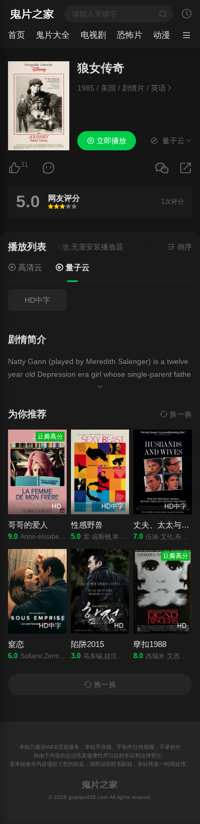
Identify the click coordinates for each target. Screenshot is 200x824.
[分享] (185, 168)
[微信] (162, 168)
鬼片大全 (53, 34)
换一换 (179, 414)
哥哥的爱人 (28, 524)
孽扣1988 (149, 644)
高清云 (29, 267)
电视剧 (93, 34)
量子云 (76, 267)
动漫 (161, 34)
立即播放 (110, 140)
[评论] (48, 168)
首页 (16, 34)
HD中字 (37, 300)
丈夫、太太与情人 (165, 524)
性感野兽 (87, 524)
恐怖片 (129, 34)
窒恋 (16, 644)
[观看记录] (186, 15)
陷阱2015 (87, 644)
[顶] (14, 168)
